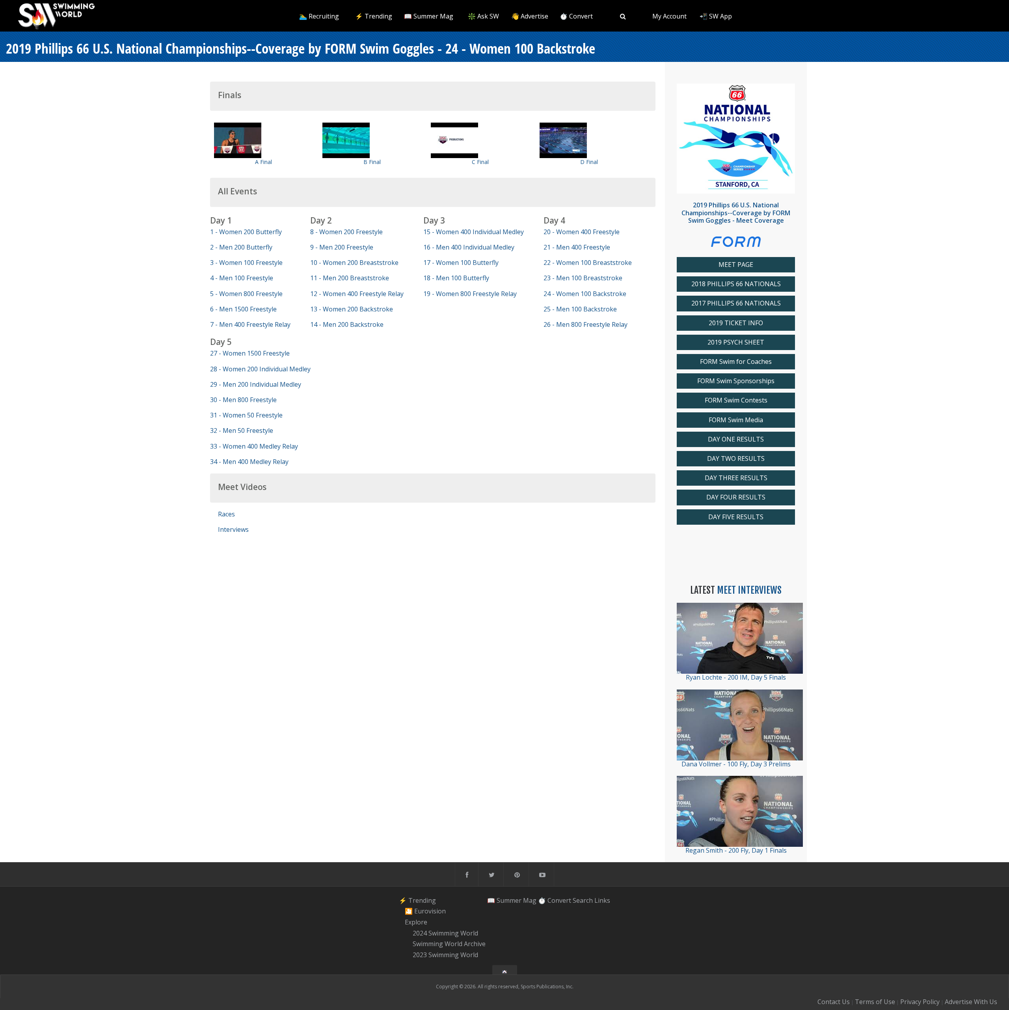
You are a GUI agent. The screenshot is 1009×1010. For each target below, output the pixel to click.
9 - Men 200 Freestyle (341, 247)
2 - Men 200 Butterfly (241, 247)
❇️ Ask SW (483, 16)
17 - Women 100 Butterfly (461, 262)
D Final (589, 162)
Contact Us (833, 1001)
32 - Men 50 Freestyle (241, 430)
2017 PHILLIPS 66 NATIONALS (736, 303)
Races (226, 514)
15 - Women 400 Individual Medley (473, 231)
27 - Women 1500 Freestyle (250, 353)
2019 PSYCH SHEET (735, 342)
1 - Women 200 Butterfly (246, 231)
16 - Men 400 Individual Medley (468, 247)
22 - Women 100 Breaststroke (588, 262)
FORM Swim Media (736, 420)
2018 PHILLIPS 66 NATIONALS (736, 284)
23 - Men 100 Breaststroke (583, 278)
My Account (669, 16)
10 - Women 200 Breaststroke (354, 262)
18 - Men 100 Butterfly (456, 278)
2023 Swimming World (445, 954)
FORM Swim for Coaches (736, 361)
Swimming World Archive (449, 944)
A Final (263, 162)
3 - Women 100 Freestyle (246, 262)
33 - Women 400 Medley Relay (254, 446)
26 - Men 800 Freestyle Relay (585, 324)
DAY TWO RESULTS (736, 458)
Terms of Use (875, 1001)
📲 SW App (716, 16)
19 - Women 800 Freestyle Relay (470, 293)
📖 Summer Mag (428, 16)
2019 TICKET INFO (736, 323)
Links (602, 900)
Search (583, 900)
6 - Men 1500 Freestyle (243, 309)
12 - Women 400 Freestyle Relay (357, 293)
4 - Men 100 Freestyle (241, 278)
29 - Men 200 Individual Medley (255, 384)
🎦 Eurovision (425, 911)
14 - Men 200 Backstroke (346, 324)
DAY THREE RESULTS (736, 478)
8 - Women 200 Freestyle (346, 231)
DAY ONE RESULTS (736, 439)
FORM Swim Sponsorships (735, 381)
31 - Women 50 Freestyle (246, 415)
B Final (372, 162)
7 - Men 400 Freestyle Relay (250, 324)
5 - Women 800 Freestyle (246, 293)
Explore (416, 922)
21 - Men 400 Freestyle (577, 247)
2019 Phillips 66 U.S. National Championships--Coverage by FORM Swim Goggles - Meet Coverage (735, 212)
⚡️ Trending (373, 16)
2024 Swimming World (445, 933)
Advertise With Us (971, 1001)
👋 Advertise (529, 16)
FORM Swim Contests (736, 400)
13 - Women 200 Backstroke (351, 309)
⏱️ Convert (576, 16)
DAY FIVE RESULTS (735, 517)
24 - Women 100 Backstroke (585, 293)
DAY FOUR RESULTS (735, 497)
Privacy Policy (920, 1001)
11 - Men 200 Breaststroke (349, 278)
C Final (480, 162)
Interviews (233, 529)
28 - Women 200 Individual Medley (260, 369)
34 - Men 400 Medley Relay (249, 461)
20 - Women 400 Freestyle (582, 231)
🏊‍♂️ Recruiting (319, 16)
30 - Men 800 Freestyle (243, 399)
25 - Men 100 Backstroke (580, 309)
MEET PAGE (736, 264)
